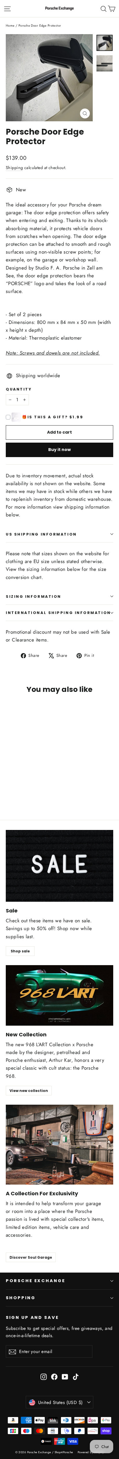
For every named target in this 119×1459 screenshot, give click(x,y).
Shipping (14, 168)
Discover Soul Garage (31, 1257)
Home (10, 25)
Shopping (21, 1298)
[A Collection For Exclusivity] (59, 1145)
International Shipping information (58, 612)
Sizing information (33, 596)
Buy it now (59, 449)
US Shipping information (41, 534)
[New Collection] (59, 995)
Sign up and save (32, 1317)
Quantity (18, 389)
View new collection (29, 1090)
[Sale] (59, 866)
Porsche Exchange (35, 1281)
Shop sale (20, 951)
